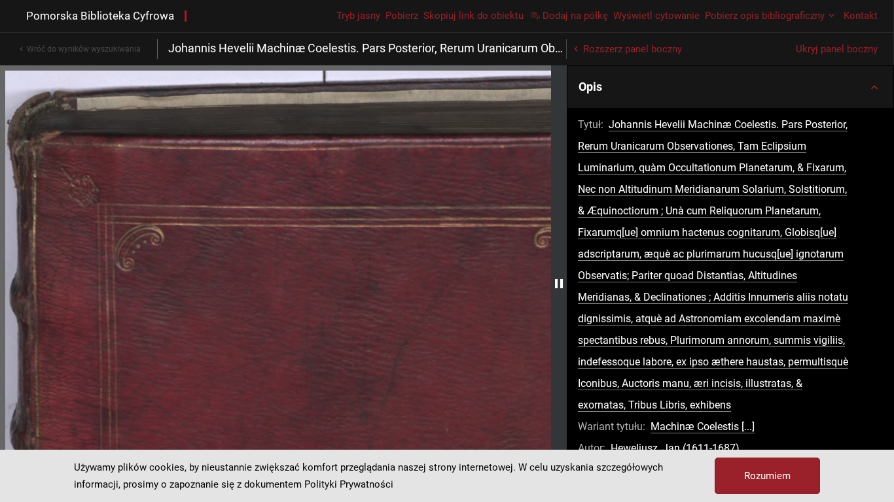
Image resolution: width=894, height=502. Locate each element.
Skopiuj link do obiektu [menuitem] (473, 16)
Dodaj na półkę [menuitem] (575, 16)
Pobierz (401, 16)
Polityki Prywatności (348, 484)
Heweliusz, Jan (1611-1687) (675, 448)
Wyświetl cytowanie (656, 16)
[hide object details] (559, 283)
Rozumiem (767, 476)
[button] (730, 87)
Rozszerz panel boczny (632, 49)
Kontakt (861, 16)
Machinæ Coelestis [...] (703, 426)
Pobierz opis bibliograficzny (765, 16)
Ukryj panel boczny (837, 49)
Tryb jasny (358, 16)
